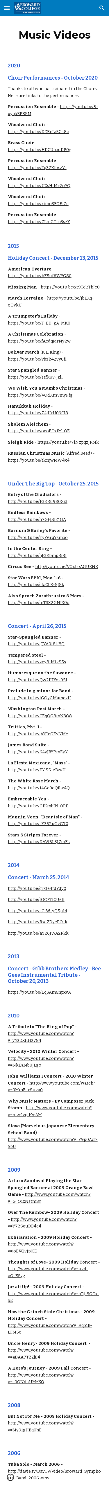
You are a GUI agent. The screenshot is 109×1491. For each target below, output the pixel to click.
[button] (7, 8)
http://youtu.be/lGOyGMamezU (39, 697)
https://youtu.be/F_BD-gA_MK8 (39, 323)
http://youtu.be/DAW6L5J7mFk (39, 841)
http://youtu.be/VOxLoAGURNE (66, 566)
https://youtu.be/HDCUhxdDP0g (40, 149)
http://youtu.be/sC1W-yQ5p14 (37, 910)
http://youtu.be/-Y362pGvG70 (38, 823)
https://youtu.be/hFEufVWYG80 (40, 275)
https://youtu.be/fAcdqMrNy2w (39, 341)
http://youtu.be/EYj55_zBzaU (37, 770)
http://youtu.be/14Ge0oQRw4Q (39, 788)
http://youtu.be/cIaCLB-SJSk (36, 584)
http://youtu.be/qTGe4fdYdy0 (37, 888)
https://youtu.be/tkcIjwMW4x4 (38, 460)
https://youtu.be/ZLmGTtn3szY (39, 221)
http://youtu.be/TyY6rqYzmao (38, 537)
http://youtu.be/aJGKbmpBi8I (37, 555)
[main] (55, 34)
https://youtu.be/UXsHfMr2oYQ (39, 185)
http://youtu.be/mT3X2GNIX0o (38, 602)
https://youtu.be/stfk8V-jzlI (35, 377)
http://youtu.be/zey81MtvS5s (37, 661)
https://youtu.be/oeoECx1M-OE (39, 430)
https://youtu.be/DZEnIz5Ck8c (38, 131)
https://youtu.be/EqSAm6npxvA (39, 992)
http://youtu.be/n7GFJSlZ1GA (37, 519)
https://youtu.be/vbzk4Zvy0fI (37, 359)
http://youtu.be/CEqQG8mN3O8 (40, 715)
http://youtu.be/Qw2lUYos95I (37, 679)
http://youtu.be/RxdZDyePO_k (37, 921)
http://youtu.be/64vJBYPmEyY (38, 752)
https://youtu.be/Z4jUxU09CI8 (38, 412)
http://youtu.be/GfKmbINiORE (38, 806)
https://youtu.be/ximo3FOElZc (38, 203)
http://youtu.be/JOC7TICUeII (36, 899)
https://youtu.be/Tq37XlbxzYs (37, 167)
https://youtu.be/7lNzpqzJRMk (68, 442)
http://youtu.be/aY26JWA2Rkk (38, 933)
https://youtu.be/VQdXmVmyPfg (40, 395)
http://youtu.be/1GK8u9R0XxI (37, 501)
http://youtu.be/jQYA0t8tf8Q (36, 643)
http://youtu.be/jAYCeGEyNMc (38, 733)
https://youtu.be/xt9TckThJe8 (70, 287)
